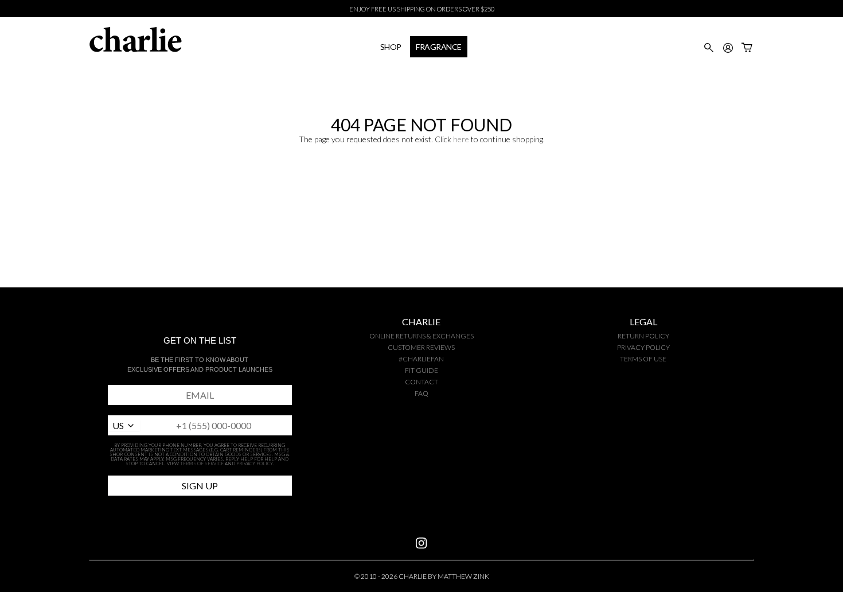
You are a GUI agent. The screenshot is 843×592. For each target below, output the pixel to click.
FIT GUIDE (421, 370)
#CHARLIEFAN (421, 359)
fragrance (439, 47)
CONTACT (421, 381)
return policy (643, 336)
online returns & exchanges (421, 336)
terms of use (643, 359)
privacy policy (643, 347)
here (461, 139)
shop (390, 47)
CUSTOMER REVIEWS (421, 347)
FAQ (421, 393)
